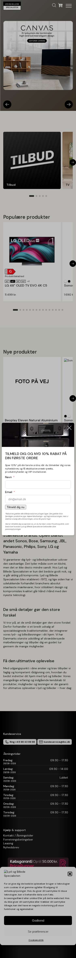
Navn (8, 477)
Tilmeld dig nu (16, 507)
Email (8, 492)
